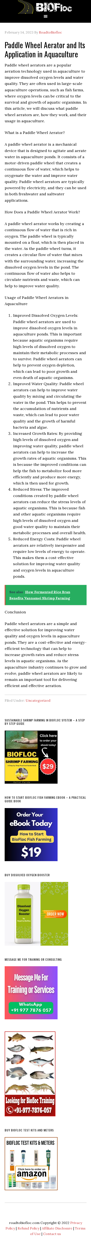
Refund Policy (28, 1228)
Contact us (52, 1234)
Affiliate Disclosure (57, 1228)
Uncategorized (38, 700)
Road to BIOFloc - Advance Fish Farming (45, 7)
